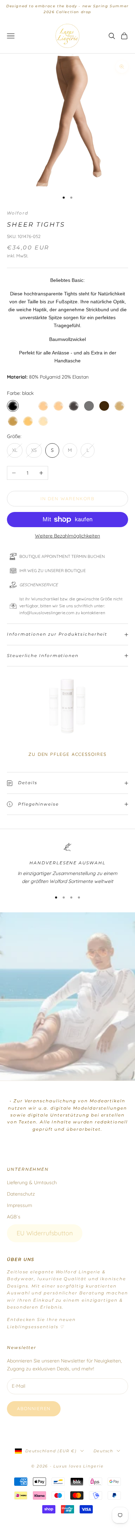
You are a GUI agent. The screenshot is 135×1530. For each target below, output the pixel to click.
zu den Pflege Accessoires (67, 754)
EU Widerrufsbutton (45, 1233)
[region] (67, 864)
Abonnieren (34, 1408)
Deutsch (103, 1450)
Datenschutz (21, 1194)
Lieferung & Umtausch (32, 1182)
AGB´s (13, 1217)
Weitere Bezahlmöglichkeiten (67, 536)
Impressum (19, 1205)
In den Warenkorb (67, 498)
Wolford (17, 213)
